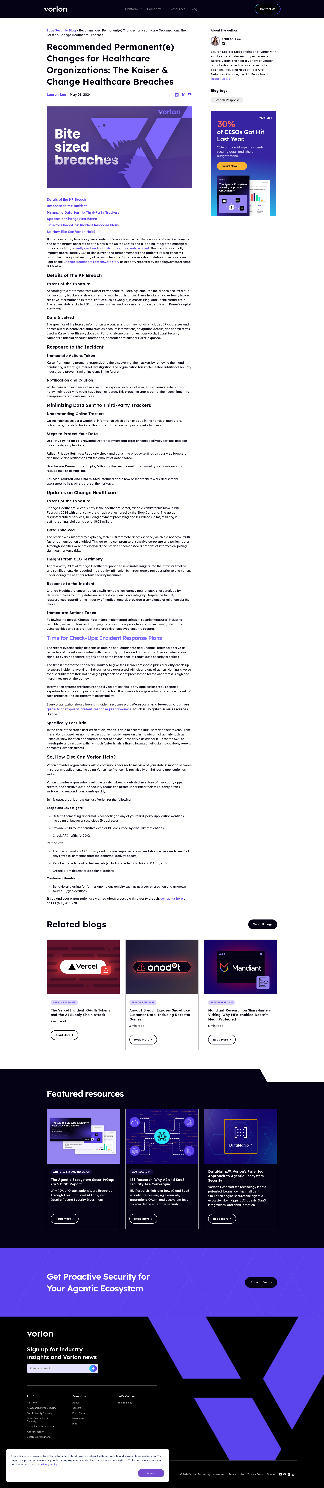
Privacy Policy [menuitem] (256, 1474)
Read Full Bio (220, 79)
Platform (32, 1402)
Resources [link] (177, 9)
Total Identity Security (39, 1413)
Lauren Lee (56, 94)
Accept (151, 1473)
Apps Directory (35, 1431)
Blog (74, 1423)
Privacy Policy (49, 1464)
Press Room (79, 1413)
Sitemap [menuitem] (271, 1474)
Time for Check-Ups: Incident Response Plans (82, 225)
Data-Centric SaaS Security (37, 1420)
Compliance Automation (40, 1426)
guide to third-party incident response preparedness (89, 709)
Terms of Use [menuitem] (236, 1474)
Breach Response (227, 100)
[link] (55, 9)
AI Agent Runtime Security (41, 1407)
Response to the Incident (67, 206)
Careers (76, 1407)
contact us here (171, 898)
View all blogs (262, 924)
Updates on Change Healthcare (72, 219)
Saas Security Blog (61, 30)
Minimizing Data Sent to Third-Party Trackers (83, 212)
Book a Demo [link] (261, 1282)
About (75, 1402)
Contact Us (267, 9)
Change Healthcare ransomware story (91, 262)
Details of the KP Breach (66, 199)
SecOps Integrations (38, 1437)
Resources (78, 1418)
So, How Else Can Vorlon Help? (71, 232)
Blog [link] (193, 9)
